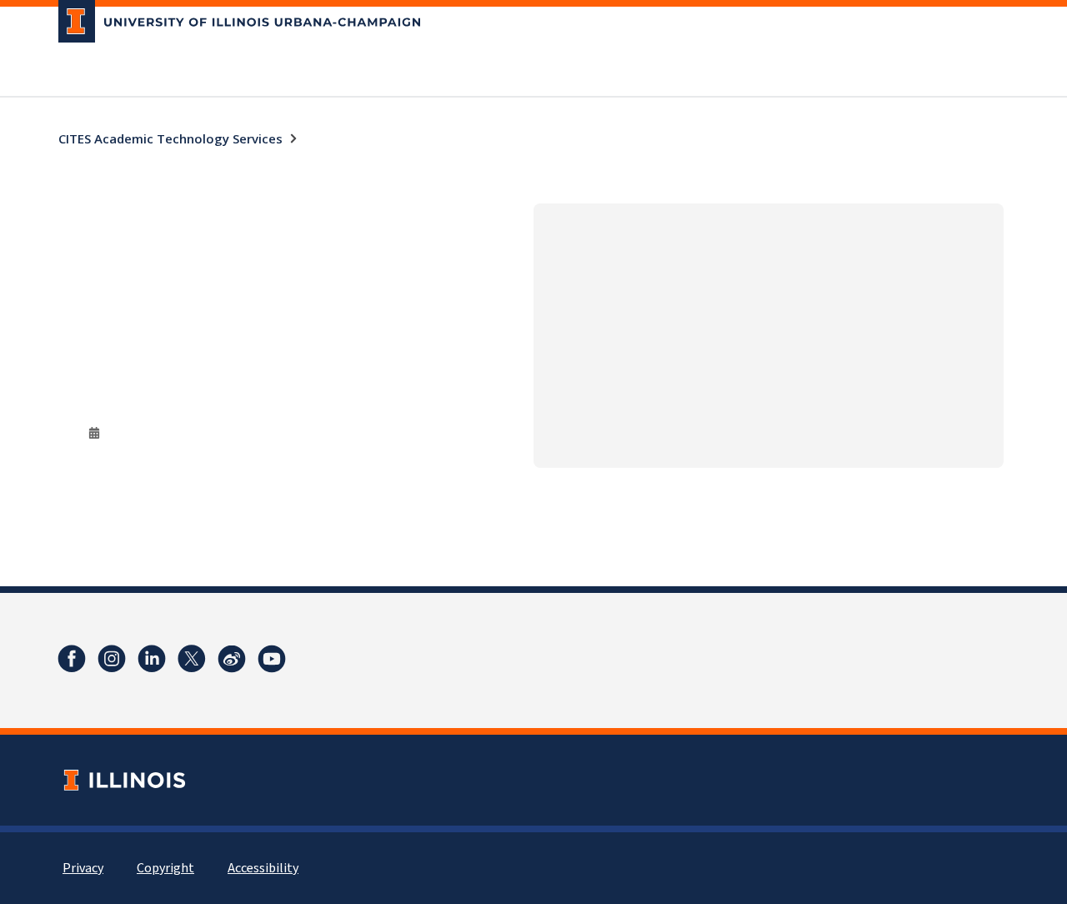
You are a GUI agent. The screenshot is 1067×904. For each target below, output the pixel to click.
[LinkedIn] (151, 658)
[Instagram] (111, 658)
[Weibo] (231, 658)
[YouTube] (271, 658)
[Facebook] (71, 658)
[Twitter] (191, 658)
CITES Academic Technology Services (170, 138)
